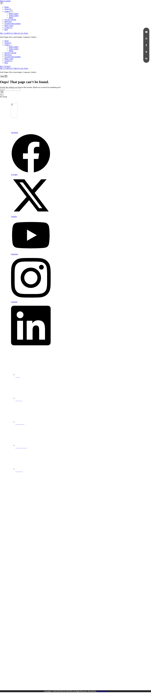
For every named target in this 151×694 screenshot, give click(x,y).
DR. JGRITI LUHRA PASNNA (14, 33)
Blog (6, 63)
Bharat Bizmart (102, 691)
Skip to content (5, 1)
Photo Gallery (14, 47)
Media (11, 51)
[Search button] (2, 93)
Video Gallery (14, 49)
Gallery (7, 45)
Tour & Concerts (10, 53)
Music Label (8, 59)
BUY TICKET (5, 66)
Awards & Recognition (12, 57)
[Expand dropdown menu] (11, 45)
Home (6, 41)
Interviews (8, 55)
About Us (7, 43)
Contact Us (8, 61)
